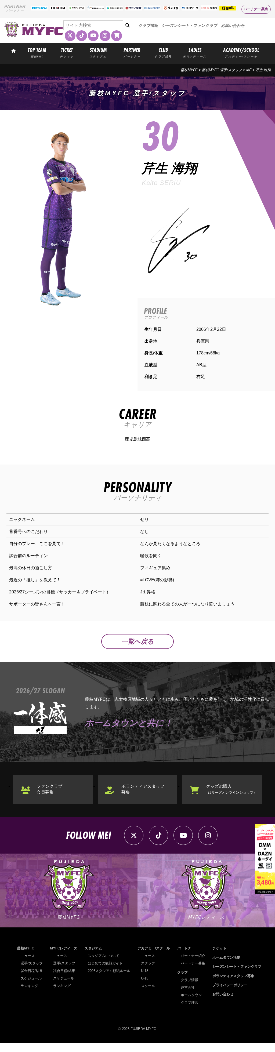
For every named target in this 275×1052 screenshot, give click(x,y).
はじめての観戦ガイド (105, 963)
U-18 (144, 971)
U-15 (144, 978)
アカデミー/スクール (154, 948)
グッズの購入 (231, 789)
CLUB (163, 52)
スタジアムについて (103, 956)
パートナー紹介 (193, 956)
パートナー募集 (255, 9)
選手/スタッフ (32, 963)
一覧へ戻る (137, 641)
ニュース (28, 956)
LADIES (195, 52)
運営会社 (188, 987)
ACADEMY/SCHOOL (241, 52)
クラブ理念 (189, 1002)
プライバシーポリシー (229, 985)
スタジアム (93, 948)
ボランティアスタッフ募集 (142, 789)
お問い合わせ (233, 25)
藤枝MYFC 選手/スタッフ (222, 70)
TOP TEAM (37, 52)
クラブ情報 (148, 25)
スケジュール (31, 978)
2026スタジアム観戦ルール (109, 971)
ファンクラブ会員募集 (49, 789)
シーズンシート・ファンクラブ (189, 25)
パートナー (186, 948)
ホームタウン (191, 995)
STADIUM (98, 52)
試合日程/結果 (32, 971)
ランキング (29, 986)
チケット (219, 948)
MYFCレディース (63, 948)
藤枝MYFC (189, 70)
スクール (148, 986)
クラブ (182, 972)
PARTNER (132, 52)
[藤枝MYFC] (33, 36)
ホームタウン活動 (226, 957)
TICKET (67, 52)
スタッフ (148, 963)
